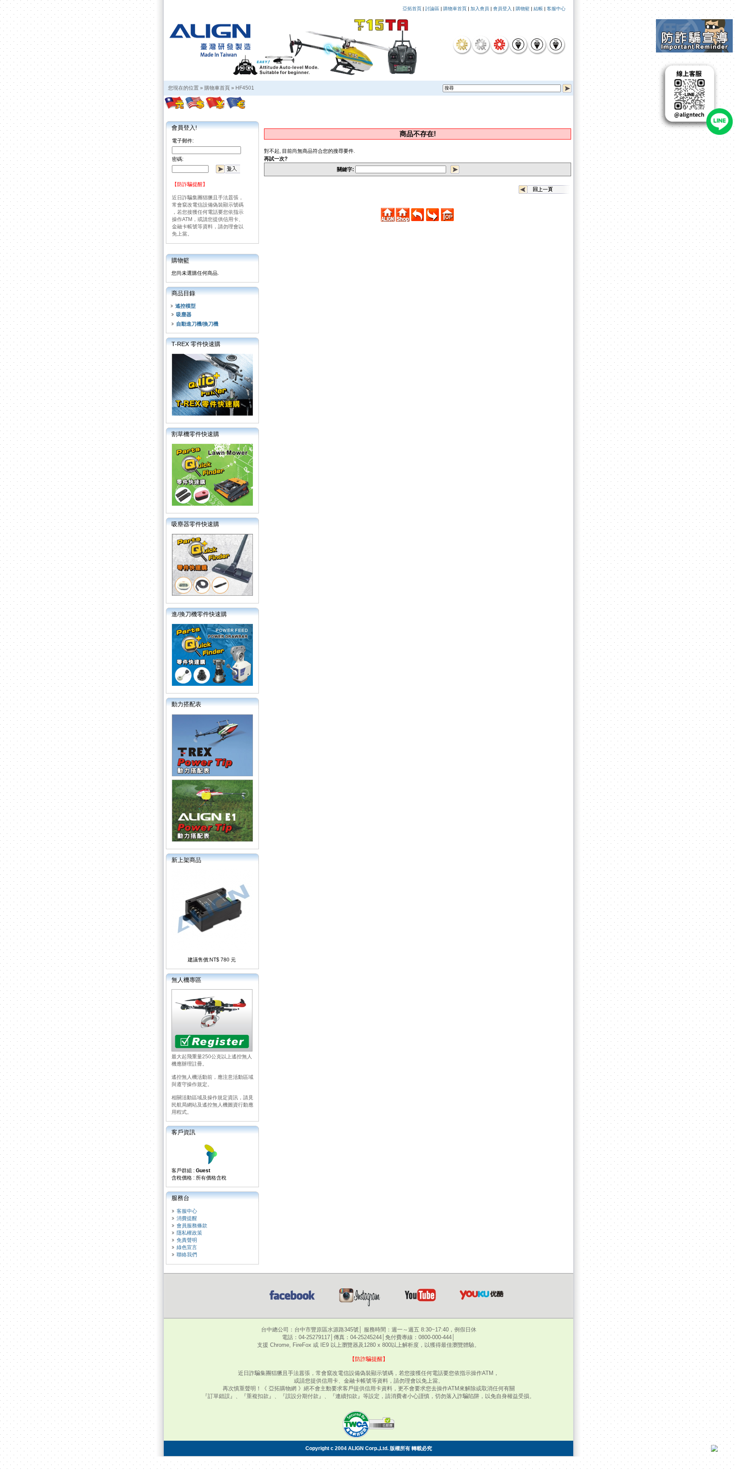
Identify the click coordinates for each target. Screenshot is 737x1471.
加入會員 (479, 8)
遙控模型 (185, 306)
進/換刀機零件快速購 (199, 614)
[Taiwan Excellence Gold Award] (461, 44)
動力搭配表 (186, 704)
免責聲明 (187, 1240)
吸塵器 (184, 315)
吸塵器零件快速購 (195, 524)
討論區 (432, 8)
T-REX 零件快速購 (196, 344)
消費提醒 (187, 1218)
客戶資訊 (183, 1132)
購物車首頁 (455, 8)
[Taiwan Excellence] (499, 44)
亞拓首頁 (412, 8)
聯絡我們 (187, 1255)
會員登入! (184, 127)
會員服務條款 (192, 1226)
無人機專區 (186, 979)
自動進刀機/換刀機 (197, 324)
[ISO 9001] (518, 44)
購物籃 (523, 8)
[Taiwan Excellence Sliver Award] (480, 44)
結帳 (538, 8)
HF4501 (244, 88)
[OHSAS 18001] (555, 44)
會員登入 (502, 8)
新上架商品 (186, 859)
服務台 (180, 1197)
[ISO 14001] (536, 44)
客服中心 (556, 8)
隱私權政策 (189, 1233)
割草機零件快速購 (195, 434)
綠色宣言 (187, 1247)
